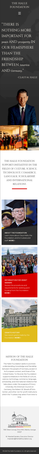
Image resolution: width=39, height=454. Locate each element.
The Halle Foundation (19, 5)
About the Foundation (16, 233)
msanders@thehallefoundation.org (19, 439)
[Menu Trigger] (19, 13)
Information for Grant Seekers (16, 281)
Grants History (12, 333)
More (11, 241)
